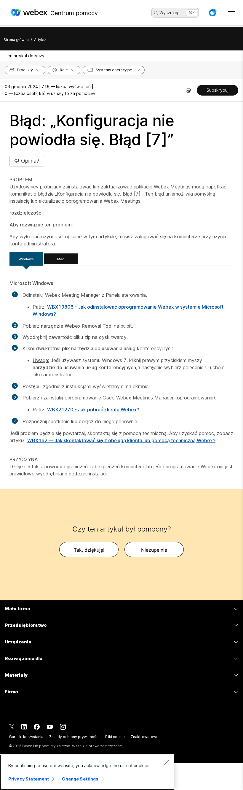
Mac (60, 259)
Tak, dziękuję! (89, 550)
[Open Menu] (231, 12)
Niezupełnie (154, 550)
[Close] (167, 762)
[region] (87, 772)
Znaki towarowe (144, 737)
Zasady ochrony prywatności (74, 737)
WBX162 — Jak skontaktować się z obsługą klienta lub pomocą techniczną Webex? (121, 440)
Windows (26, 259)
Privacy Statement (28, 778)
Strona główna (16, 39)
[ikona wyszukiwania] (156, 13)
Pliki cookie (115, 737)
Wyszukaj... (170, 12)
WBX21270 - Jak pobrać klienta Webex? (93, 410)
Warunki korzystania (26, 737)
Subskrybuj (217, 90)
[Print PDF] (188, 90)
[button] (212, 12)
